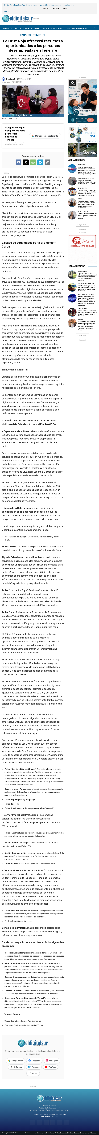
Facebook (36, 1061)
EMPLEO (25, 35)
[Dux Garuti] (4, 79)
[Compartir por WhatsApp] (33, 162)
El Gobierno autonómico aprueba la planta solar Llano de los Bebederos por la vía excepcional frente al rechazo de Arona (86, 326)
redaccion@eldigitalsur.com (55, 1114)
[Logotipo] (17, 18)
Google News (17, 1061)
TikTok (35, 1073)
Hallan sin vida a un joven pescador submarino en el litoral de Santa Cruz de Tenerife (87, 313)
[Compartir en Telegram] (40, 162)
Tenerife (39, 35)
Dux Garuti (10, 79)
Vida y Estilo (83, 211)
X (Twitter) (18, 1067)
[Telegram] (46, 1122)
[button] (94, 28)
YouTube (52, 1067)
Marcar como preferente (46, 136)
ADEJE (80, 199)
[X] (59, 1122)
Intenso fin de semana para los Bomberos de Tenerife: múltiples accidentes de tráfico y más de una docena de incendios (86, 301)
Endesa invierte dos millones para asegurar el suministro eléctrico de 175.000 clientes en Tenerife (87, 277)
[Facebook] (32, 1122)
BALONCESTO (82, 188)
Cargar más (81, 224)
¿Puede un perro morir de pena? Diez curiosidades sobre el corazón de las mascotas (87, 216)
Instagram (53, 1061)
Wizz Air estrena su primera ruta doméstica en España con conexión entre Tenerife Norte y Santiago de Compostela (87, 170)
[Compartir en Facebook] (18, 162)
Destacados (82, 271)
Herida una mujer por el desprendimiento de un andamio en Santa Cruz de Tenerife (86, 288)
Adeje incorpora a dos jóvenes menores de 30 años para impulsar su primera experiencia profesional (86, 204)
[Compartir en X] (26, 162)
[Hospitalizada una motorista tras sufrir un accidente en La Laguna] (72, 181)
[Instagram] (39, 1122)
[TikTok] (52, 1122)
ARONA (80, 319)
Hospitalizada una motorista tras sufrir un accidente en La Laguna (87, 182)
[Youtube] (66, 1122)
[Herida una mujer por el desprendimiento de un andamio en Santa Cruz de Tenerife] (72, 287)
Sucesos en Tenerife (86, 178)
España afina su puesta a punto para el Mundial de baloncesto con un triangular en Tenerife (87, 192)
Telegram (35, 1067)
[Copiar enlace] (47, 162)
